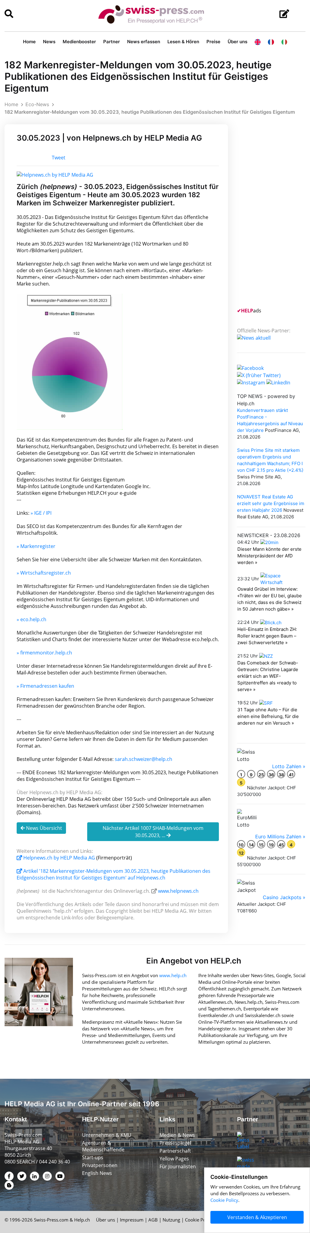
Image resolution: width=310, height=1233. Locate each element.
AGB (153, 1220)
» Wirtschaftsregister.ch (44, 572)
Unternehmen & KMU (106, 1135)
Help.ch (82, 1220)
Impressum (131, 1220)
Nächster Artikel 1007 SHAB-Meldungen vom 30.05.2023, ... (153, 832)
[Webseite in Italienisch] (284, 42)
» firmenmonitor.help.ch (44, 652)
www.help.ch (172, 975)
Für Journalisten (178, 1166)
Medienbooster (79, 41)
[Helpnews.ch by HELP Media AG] (55, 174)
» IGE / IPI (41, 513)
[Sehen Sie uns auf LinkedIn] (278, 382)
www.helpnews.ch (178, 891)
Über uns (237, 41)
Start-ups (92, 1157)
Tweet (58, 157)
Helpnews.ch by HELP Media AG (59, 857)
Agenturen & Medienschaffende (103, 1146)
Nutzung (171, 1220)
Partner (111, 41)
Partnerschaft (175, 1150)
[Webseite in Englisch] (258, 42)
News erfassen (143, 41)
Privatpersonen (99, 1165)
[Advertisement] (273, 215)
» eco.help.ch (31, 619)
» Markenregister (36, 546)
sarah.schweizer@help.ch (143, 759)
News (49, 41)
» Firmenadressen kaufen (45, 686)
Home (29, 41)
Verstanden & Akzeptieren (257, 1217)
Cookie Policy (199, 1220)
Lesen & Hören (183, 41)
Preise (213, 41)
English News (97, 1173)
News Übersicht (43, 828)
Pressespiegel (175, 1143)
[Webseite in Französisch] (271, 42)
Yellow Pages (174, 1158)
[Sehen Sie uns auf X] (259, 374)
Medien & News (177, 1135)
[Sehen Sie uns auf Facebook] (250, 367)
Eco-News (37, 104)
